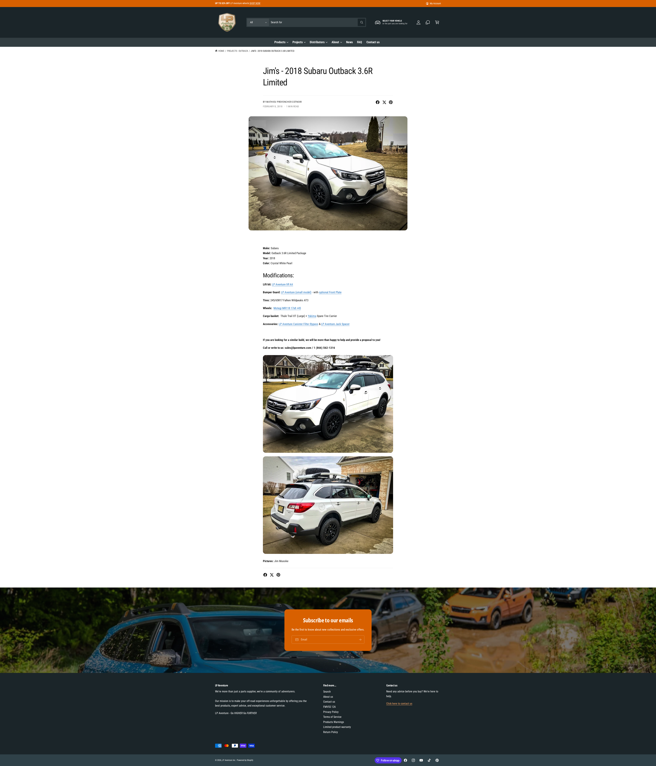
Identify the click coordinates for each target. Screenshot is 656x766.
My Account (435, 3)
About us (328, 696)
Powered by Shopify (245, 760)
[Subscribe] (360, 639)
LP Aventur (282, 284)
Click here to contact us (399, 703)
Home (221, 51)
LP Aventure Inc (228, 760)
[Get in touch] (428, 22)
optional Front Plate (330, 292)
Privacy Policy (331, 712)
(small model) (296, 292)
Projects (297, 42)
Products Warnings (333, 722)
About (335, 42)
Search (327, 691)
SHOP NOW (255, 3)
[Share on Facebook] (377, 102)
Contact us (329, 701)
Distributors (317, 42)
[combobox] (318, 22)
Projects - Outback (237, 51)
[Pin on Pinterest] (390, 102)
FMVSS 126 (329, 706)
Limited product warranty (337, 727)
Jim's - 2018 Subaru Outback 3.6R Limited (272, 51)
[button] (437, 22)
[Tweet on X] (384, 102)
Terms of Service (332, 717)
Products (279, 42)
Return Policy (330, 732)
